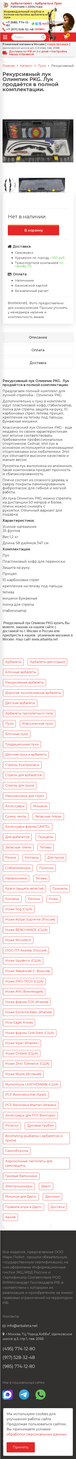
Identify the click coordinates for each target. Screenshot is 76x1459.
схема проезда (57, 44)
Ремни (10, 857)
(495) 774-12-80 (19, 1348)
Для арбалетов (17, 837)
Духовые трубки (40, 1125)
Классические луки (37, 723)
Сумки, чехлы (15, 816)
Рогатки (11, 1125)
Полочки (46, 868)
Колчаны (32, 857)
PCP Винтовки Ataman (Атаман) (30, 1105)
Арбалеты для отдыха (47, 662)
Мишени (40, 806)
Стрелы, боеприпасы (22, 765)
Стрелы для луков (19, 785)
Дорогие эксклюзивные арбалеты (33, 693)
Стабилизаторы (17, 868)
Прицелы (45, 837)
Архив (10, 1217)
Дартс (46, 1186)
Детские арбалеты (20, 703)
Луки (9, 723)
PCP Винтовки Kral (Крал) (25, 1094)
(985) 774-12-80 (19, 1366)
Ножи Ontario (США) (21, 1053)
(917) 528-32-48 (19, 1357)
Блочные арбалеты (20, 672)
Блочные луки (16, 734)
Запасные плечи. (48, 816)
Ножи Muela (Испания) (23, 1074)
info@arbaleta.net (22, 1326)
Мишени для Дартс (21, 1196)
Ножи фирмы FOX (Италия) (26, 1002)
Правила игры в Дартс (23, 1207)
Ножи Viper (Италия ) (22, 1043)
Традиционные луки (22, 744)
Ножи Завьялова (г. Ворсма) (27, 971)
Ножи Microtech (18, 940)
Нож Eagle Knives (19, 1022)
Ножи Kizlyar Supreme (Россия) (30, 919)
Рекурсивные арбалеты (24, 682)
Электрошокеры (19, 1186)
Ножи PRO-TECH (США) (24, 981)
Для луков (55, 857)
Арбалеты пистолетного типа (29, 713)
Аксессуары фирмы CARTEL (27, 827)
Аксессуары (14, 806)
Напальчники (16, 878)
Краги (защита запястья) (24, 888)
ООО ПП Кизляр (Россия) (25, 950)
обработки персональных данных (36, 1434)
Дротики (52, 1196)
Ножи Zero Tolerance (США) (27, 1064)
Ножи (53, 899)
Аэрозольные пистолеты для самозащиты (28, 1163)
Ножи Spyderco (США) (23, 960)
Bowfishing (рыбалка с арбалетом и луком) (33, 1138)
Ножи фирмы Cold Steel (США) (29, 1033)
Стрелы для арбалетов (23, 775)
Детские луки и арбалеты (25, 754)
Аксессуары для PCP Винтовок (30, 1115)
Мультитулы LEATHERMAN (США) (31, 1084)
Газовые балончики (21, 1176)
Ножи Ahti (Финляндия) (24, 991)
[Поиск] (43, 37)
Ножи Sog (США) (18, 909)
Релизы (34, 899)
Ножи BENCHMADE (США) (26, 930)
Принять (20, 1447)
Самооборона (16, 1151)
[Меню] (5, 37)
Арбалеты (13, 662)
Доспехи (57, 1207)
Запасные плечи (18, 847)
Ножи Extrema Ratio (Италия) (28, 1012)
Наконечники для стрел (24, 796)
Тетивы (45, 847)
